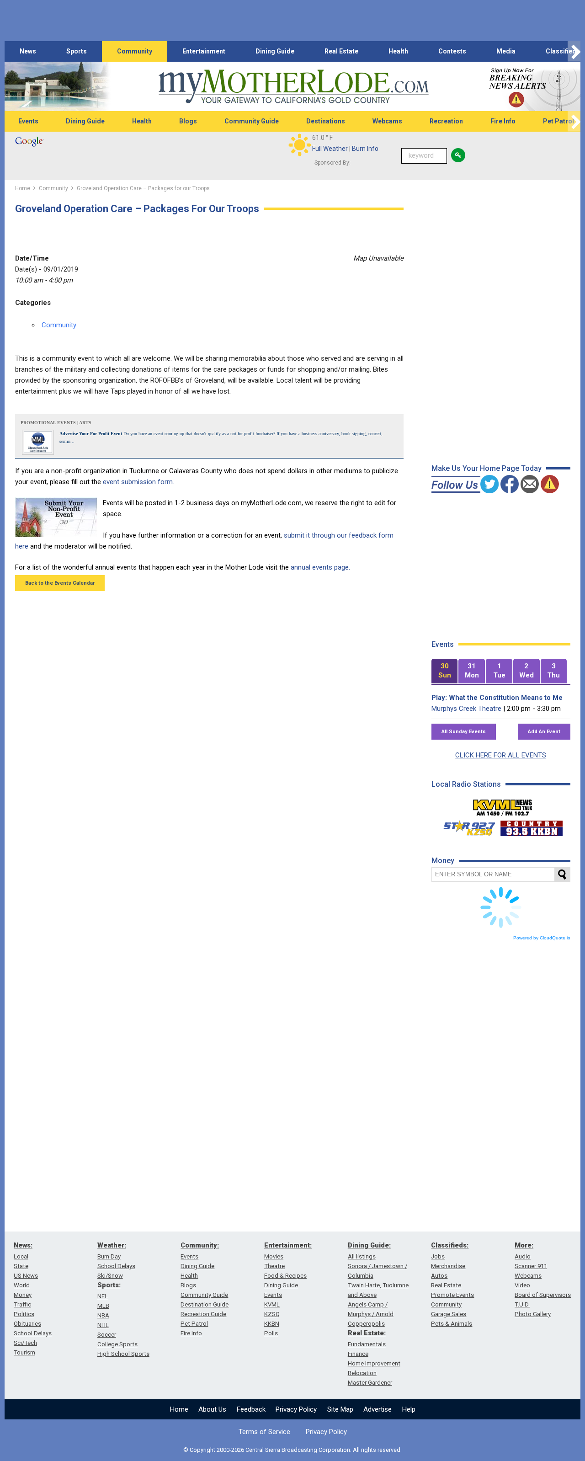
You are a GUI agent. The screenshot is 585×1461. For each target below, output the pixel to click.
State (21, 1266)
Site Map (340, 1409)
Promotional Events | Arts (56, 422)
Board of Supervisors (543, 1294)
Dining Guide (274, 51)
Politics (24, 1314)
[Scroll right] (574, 51)
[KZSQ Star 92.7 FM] (465, 826)
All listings (362, 1256)
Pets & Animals (451, 1323)
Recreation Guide (203, 1314)
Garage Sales (448, 1314)
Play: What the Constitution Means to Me (497, 697)
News (28, 51)
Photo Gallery (533, 1314)
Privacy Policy (296, 1409)
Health (398, 51)
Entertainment (203, 51)
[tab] (444, 671)
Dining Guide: (369, 1245)
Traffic (22, 1304)
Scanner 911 (531, 1266)
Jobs (438, 1256)
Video (522, 1285)
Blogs (188, 121)
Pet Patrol (194, 1323)
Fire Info (503, 121)
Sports (76, 51)
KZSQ (272, 1314)
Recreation (446, 121)
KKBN (271, 1323)
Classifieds (563, 51)
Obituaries (27, 1323)
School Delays (33, 1333)
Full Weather (330, 148)
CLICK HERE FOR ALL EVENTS (500, 755)
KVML (272, 1304)
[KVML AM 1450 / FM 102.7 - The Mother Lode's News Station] (502, 805)
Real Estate (341, 51)
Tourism (24, 1352)
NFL (102, 1296)
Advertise (377, 1409)
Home (179, 1409)
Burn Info (365, 148)
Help (408, 1409)
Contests (452, 51)
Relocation (362, 1373)
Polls (271, 1333)
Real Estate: (367, 1333)
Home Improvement (374, 1363)
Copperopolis (366, 1323)
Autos (439, 1275)
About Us (212, 1409)
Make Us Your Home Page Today (486, 468)
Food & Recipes (285, 1275)
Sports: (109, 1285)
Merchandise (448, 1266)
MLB (103, 1305)
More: (524, 1245)
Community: (200, 1245)
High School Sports (123, 1353)
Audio (523, 1256)
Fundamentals (367, 1344)
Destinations (325, 121)
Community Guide (251, 121)
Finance (358, 1353)
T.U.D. (522, 1304)
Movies (273, 1256)
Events (28, 121)
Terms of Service (264, 1432)
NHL (103, 1325)
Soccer (106, 1334)
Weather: (111, 1245)
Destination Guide (205, 1304)
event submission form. (138, 482)
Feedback (251, 1409)
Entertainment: (288, 1245)
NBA (103, 1315)
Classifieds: (449, 1245)
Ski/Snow (110, 1275)
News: (23, 1245)
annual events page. (320, 567)
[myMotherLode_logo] (293, 87)
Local (21, 1256)
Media (506, 51)
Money (23, 1294)
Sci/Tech (25, 1342)
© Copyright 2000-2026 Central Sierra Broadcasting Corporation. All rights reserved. (292, 1449)
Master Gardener (370, 1382)
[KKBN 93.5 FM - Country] (531, 826)
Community (134, 51)
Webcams (387, 121)
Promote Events (452, 1294)
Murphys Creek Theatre (466, 708)
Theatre (274, 1266)
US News (26, 1275)
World (22, 1285)
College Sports (117, 1344)
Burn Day (109, 1256)
